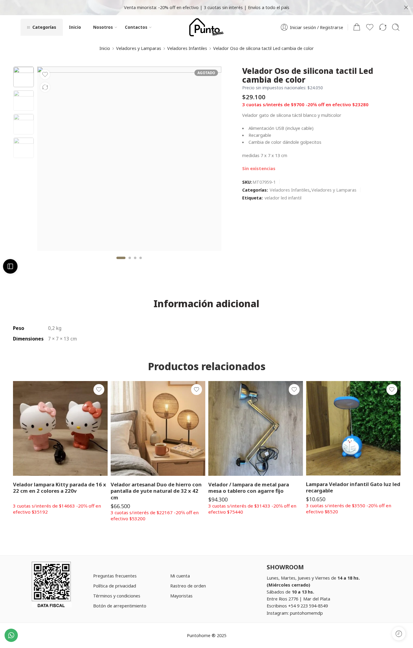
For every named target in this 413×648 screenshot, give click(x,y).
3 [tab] (135, 262)
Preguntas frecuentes (115, 576)
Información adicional (206, 303)
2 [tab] (129, 262)
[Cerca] (406, 7)
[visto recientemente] (398, 633)
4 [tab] (140, 262)
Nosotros (103, 27)
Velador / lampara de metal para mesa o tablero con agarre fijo (248, 488)
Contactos (136, 27)
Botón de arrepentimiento (119, 606)
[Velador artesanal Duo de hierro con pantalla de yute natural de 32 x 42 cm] (158, 428)
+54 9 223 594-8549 (308, 606)
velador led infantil (283, 198)
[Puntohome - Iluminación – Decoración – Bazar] (206, 27)
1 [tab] (121, 262)
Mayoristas (181, 596)
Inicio (75, 27)
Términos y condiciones (116, 596)
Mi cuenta (180, 576)
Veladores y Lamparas (138, 48)
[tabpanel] (129, 160)
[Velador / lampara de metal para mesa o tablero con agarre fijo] (255, 428)
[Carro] (357, 27)
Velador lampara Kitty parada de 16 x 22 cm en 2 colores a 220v (59, 488)
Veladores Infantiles (187, 48)
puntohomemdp (306, 613)
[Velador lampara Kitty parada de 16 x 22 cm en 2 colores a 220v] (60, 428)
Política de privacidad (114, 586)
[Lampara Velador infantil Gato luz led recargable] (353, 428)
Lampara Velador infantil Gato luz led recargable (353, 487)
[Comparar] (45, 87)
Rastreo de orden (188, 586)
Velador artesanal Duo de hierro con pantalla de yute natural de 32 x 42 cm (156, 491)
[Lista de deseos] (45, 74)
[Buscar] (396, 27)
